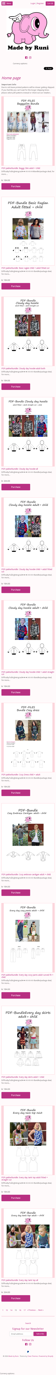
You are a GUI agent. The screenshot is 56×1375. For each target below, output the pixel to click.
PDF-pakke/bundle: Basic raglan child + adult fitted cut (25, 268)
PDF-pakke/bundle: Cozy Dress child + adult (20, 774)
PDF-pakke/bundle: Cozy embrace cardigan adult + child (26, 874)
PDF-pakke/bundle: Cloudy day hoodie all (19, 469)
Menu (9, 3)
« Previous (31, 1310)
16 (20, 1310)
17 (25, 1310)
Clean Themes (32, 1356)
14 (11, 1310)
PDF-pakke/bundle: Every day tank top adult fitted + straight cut (24, 1178)
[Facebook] (26, 58)
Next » (41, 1310)
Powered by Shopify (46, 1356)
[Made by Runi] (28, 30)
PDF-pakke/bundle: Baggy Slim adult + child (20, 168)
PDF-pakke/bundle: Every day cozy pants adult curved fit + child (27, 976)
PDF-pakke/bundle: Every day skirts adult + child (22, 1077)
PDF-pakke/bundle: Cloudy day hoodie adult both (23, 368)
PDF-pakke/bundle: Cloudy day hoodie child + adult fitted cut (26, 570)
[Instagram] (30, 58)
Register (40, 3)
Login (33, 3)
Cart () (50, 3)
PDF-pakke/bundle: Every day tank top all (19, 1280)
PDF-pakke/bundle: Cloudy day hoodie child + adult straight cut (27, 673)
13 (7, 1310)
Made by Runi (13, 1356)
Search (28, 1323)
